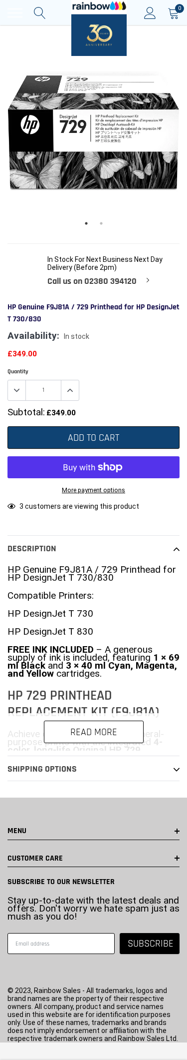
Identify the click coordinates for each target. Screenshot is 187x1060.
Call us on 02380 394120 (92, 281)
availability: (33, 336)
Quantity (17, 371)
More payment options (93, 490)
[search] (40, 12)
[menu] (14, 12)
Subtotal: (26, 412)
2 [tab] (101, 223)
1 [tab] (86, 223)
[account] (150, 13)
